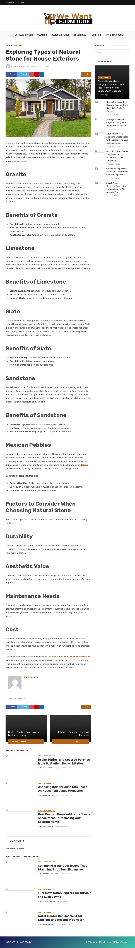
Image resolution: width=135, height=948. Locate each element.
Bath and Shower (24, 35)
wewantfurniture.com (102, 942)
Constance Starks (49, 874)
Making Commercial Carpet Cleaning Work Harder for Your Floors (116, 122)
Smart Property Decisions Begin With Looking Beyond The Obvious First (116, 187)
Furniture (96, 35)
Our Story (20, 3)
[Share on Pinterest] (36, 74)
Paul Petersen (21, 66)
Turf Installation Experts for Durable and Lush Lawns (64, 894)
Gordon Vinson (47, 795)
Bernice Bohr (46, 826)
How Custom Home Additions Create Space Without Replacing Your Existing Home (64, 818)
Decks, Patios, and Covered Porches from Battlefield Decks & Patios (64, 761)
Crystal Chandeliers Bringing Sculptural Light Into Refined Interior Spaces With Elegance (111, 86)
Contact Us (10, 3)
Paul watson (46, 768)
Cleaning (42, 35)
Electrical (80, 35)
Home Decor (104, 78)
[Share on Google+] (31, 74)
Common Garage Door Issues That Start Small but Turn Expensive (62, 867)
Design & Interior (60, 35)
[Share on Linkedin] (41, 74)
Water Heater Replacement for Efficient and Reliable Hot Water (61, 917)
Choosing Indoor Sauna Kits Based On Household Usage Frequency (62, 788)
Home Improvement (115, 35)
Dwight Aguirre (47, 901)
